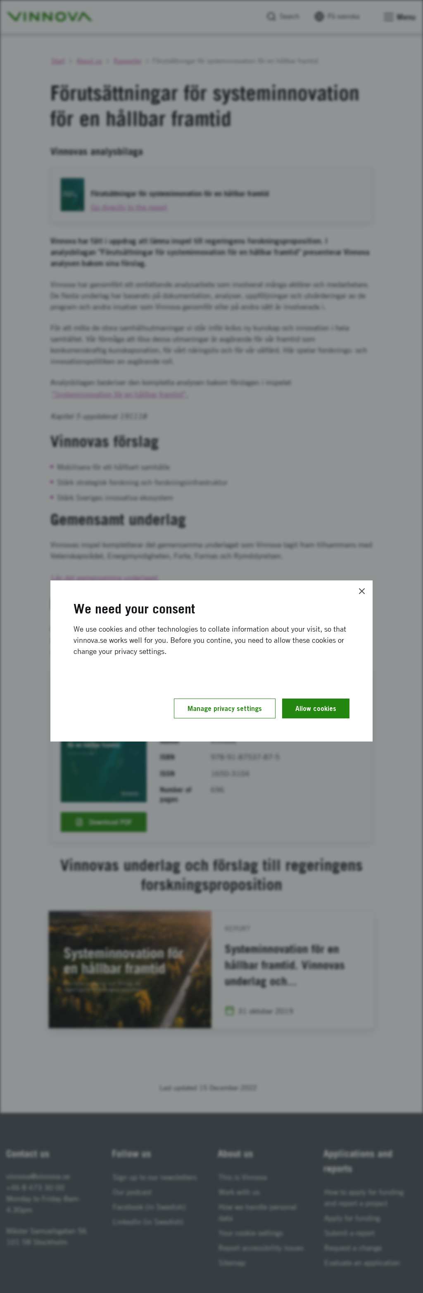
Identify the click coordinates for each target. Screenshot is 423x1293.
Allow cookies (315, 708)
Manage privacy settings (225, 708)
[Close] (361, 591)
